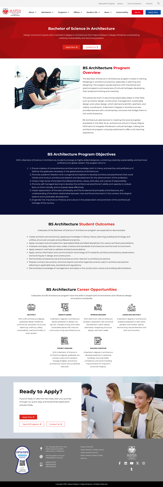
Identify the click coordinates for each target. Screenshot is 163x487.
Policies (149, 4)
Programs (62, 12)
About (31, 12)
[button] (158, 3)
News (106, 12)
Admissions (46, 12)
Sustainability (122, 12)
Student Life (92, 12)
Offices (77, 12)
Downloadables (134, 4)
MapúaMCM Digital (106, 4)
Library (120, 4)
